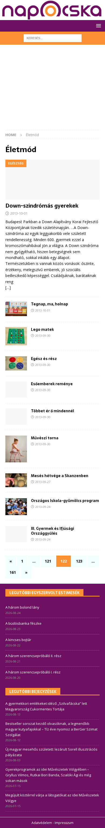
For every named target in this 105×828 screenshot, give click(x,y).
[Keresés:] (53, 37)
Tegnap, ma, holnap (49, 304)
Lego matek (42, 329)
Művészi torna (44, 438)
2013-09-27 (42, 482)
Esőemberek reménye (52, 384)
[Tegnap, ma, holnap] (16, 309)
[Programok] (16, 480)
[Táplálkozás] (16, 506)
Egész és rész (44, 359)
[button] (98, 25)
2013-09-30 (42, 336)
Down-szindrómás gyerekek (41, 205)
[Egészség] (16, 389)
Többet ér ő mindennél (52, 411)
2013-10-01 (18, 213)
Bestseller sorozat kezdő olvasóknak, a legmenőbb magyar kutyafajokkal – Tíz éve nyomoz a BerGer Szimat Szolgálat (51, 729)
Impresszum (64, 822)
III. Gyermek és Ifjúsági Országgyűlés (52, 531)
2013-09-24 (42, 507)
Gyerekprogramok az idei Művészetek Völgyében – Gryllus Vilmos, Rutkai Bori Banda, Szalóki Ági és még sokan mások (48, 775)
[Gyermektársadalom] (16, 534)
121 (48, 561)
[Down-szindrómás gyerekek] (52, 180)
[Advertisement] (52, 90)
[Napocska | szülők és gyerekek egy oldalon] (52, 10)
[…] (8, 287)
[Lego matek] (16, 336)
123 (79, 561)
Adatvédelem (42, 822)
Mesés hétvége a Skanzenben (59, 476)
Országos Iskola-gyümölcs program (65, 501)
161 (12, 572)
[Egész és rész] (16, 363)
